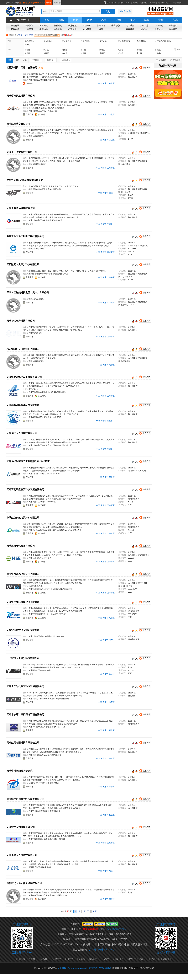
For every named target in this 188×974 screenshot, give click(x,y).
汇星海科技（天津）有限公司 (22, 67)
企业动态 (115, 25)
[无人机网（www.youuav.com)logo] (20, 11)
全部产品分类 (23, 20)
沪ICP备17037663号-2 (100, 968)
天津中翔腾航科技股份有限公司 (23, 602)
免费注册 (57, 3)
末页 (94, 911)
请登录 (48, 3)
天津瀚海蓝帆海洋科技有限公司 (23, 405)
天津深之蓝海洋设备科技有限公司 (24, 377)
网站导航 (176, 3)
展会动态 (144, 25)
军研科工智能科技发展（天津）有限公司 (28, 292)
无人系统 (130, 25)
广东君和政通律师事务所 (102, 949)
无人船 (27, 45)
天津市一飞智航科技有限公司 (22, 152)
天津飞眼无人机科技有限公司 (22, 855)
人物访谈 (29, 29)
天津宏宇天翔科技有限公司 (21, 827)
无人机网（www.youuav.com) (31, 2)
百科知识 (15, 29)
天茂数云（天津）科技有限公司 (23, 264)
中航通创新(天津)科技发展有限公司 (25, 180)
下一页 (86, 911)
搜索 (107, 11)
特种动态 (58, 25)
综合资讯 (15, 25)
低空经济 (173, 29)
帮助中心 (164, 3)
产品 (89, 19)
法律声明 (56, 959)
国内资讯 (29, 25)
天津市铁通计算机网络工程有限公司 (25, 714)
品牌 (103, 19)
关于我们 (143, 3)
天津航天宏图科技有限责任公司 (23, 742)
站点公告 (143, 959)
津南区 (83, 53)
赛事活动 (130, 29)
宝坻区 (139, 53)
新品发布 (101, 25)
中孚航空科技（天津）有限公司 (23, 517)
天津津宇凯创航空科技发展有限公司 (25, 799)
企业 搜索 (29, 35)
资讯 (61, 19)
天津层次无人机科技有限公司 (22, 433)
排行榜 (144, 29)
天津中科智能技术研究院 (19, 770)
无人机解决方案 (124, 41)
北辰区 (102, 53)
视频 (146, 19)
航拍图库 (87, 29)
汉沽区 (158, 50)
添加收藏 (134, 3)
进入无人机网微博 (166, 952)
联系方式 (146, 67)
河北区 (102, 50)
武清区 (120, 53)
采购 (118, 19)
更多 (179, 49)
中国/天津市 (46, 35)
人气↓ (24, 60)
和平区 (27, 50)
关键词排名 (118, 959)
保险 (101, 29)
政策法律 (58, 29)
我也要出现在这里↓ (168, 65)
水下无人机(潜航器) (163, 41)
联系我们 (44, 959)
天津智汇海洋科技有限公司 (21, 320)
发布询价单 (125, 11)
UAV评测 (159, 25)
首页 (46, 19)
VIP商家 (29, 83)
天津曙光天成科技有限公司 (21, 95)
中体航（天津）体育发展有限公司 (24, 883)
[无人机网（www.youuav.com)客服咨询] (133, 68)
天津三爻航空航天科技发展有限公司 (25, 489)
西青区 (64, 53)
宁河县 (158, 53)
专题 (160, 19)
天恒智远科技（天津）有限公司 (23, 630)
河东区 (46, 50)
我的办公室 (122, 3)
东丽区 (46, 53)
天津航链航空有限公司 (18, 124)
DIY (115, 29)
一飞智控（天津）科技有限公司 (23, 658)
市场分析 (173, 25)
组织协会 (44, 29)
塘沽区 (139, 50)
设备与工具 (85, 41)
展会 (132, 19)
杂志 (175, 19)
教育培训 (72, 29)
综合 (10, 60)
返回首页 (20, 959)
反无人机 (159, 29)
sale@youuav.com (116, 929)
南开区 (83, 50)
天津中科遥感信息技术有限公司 (23, 574)
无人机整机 (29, 41)
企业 (75, 19)
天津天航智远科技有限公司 (21, 208)
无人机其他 (141, 41)
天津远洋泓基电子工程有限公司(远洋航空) (28, 461)
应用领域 (72, 25)
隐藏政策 (93, 959)
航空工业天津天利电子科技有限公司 (25, 236)
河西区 (64, 50)
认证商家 (42, 114)
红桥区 (120, 50)
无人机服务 (66, 41)
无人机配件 (47, 41)
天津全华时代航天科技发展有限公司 (25, 686)
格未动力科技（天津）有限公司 (23, 349)
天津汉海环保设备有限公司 (21, 545)
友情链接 (131, 959)
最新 (17, 60)
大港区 (27, 53)
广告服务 (153, 3)
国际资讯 (44, 25)
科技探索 (87, 25)
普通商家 (29, 114)
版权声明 (68, 959)
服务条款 (81, 959)
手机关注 (110, 3)
